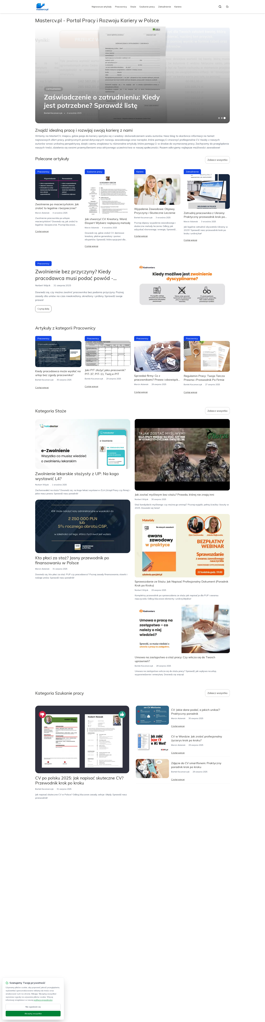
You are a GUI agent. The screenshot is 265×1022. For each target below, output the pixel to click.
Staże (133, 6)
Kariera (177, 6)
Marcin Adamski (42, 213)
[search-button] (220, 6)
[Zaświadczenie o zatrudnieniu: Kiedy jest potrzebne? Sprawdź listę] (132, 75)
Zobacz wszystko (217, 159)
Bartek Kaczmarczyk (53, 113)
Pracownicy (121, 6)
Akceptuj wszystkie (33, 1013)
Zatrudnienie (164, 6)
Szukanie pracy (147, 6)
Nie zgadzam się (33, 1007)
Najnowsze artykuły (102, 6)
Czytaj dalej (43, 308)
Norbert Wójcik (42, 484)
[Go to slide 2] (222, 118)
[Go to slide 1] (219, 118)
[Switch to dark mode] (227, 6)
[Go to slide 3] (225, 118)
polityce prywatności (43, 1000)
